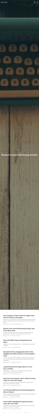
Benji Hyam (6, 397)
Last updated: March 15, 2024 (16, 408)
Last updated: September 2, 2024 (17, 324)
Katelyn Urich (6, 335)
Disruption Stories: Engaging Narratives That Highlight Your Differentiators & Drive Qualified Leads (19, 354)
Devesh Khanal (7, 324)
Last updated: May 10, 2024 (15, 373)
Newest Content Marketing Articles (19, 155)
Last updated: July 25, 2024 (15, 335)
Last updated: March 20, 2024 (15, 397)
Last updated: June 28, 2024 (16, 347)
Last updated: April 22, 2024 (16, 385)
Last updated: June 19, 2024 (16, 362)
